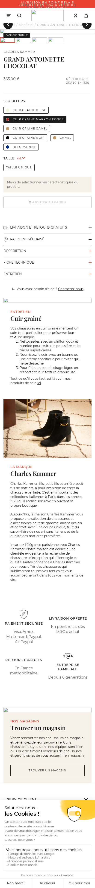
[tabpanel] (47, 31)
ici (39, 383)
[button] (8, 24)
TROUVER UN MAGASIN (47, 770)
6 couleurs (14, 101)
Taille (8, 158)
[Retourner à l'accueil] (47, 15)
